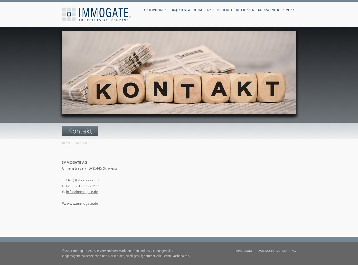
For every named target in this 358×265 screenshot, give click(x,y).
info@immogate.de (82, 191)
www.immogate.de (82, 203)
